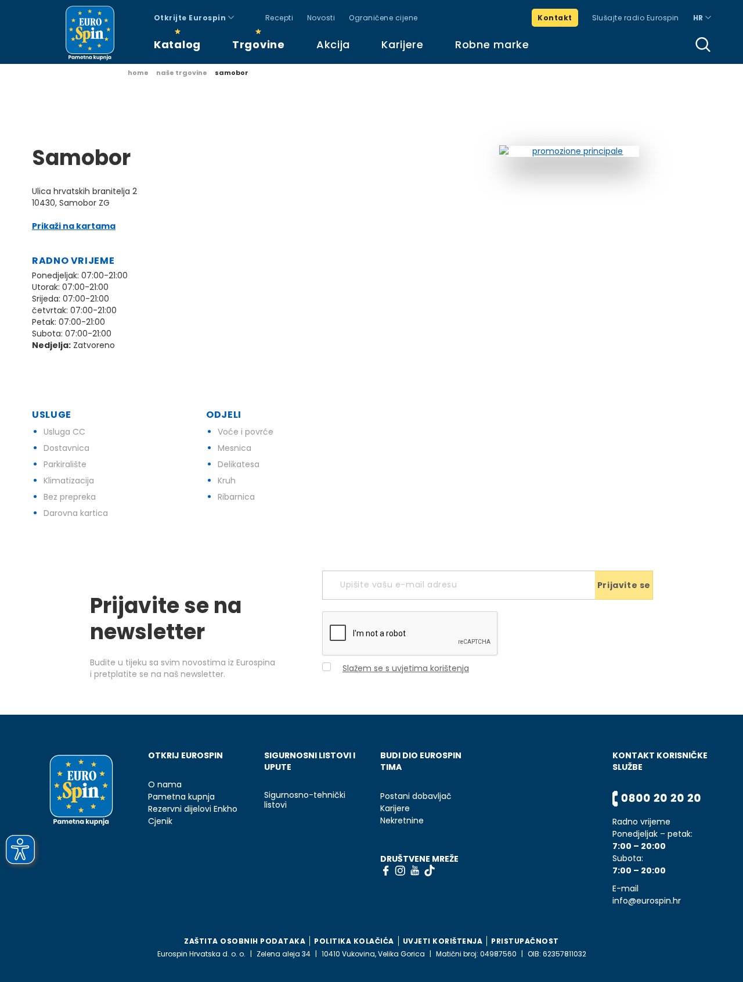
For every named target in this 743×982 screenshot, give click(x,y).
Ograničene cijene (383, 18)
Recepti (279, 18)
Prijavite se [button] (624, 585)
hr (699, 18)
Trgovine (258, 44)
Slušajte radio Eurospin (635, 18)
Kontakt (555, 18)
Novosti (321, 18)
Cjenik (160, 821)
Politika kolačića (354, 941)
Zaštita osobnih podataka (244, 941)
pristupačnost (525, 941)
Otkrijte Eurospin (191, 18)
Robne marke (492, 44)
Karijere (402, 44)
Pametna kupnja (181, 797)
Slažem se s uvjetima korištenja (405, 668)
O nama (165, 785)
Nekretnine (402, 821)
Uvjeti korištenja (443, 941)
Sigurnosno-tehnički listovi (304, 800)
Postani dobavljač (416, 796)
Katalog (177, 44)
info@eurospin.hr (646, 901)
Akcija (333, 44)
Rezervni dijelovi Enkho (192, 809)
